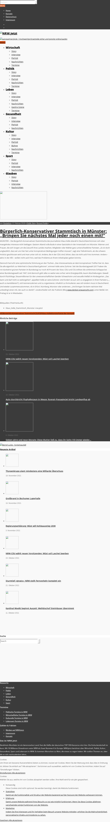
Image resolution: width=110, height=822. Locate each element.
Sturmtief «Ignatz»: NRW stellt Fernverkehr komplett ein (33, 580)
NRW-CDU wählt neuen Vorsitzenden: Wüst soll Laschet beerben (37, 358)
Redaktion (7, 223)
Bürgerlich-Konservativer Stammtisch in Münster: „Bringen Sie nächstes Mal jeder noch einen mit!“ (53, 233)
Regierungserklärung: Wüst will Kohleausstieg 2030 (31, 526)
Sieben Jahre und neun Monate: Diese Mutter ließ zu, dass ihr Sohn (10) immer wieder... (48, 439)
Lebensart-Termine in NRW (17, 721)
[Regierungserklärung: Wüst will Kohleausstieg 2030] (12, 521)
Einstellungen (6, 773)
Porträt (14, 58)
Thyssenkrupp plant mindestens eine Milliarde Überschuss (34, 471)
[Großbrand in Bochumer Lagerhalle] (12, 493)
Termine (15, 65)
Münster (54, 313)
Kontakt (9, 13)
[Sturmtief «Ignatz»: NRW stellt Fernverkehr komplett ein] (12, 576)
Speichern (4, 820)
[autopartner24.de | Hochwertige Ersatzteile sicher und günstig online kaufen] (33, 39)
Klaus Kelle (46, 313)
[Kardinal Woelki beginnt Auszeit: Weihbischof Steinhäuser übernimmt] (12, 603)
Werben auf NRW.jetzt (15, 730)
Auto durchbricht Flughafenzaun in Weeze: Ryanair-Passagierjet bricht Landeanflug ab (48, 399)
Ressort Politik (42, 223)
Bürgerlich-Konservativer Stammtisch (19, 313)
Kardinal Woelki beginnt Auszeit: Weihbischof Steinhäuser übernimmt (40, 608)
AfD (1, 313)
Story (13, 51)
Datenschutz (11, 16)
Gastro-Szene (17, 107)
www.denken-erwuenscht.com (80, 290)
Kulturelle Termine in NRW (17, 718)
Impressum (10, 20)
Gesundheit (13, 114)
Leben (10, 89)
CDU (36, 313)
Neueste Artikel (7, 449)
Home (8, 10)
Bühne (14, 145)
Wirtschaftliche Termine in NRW (19, 715)
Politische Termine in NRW (16, 712)
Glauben (11, 173)
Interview (15, 54)
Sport (9, 156)
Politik (10, 68)
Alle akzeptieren (18, 773)
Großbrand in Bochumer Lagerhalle (23, 498)
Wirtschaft (13, 47)
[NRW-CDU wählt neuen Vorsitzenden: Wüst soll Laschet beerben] (19, 349)
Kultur (10, 131)
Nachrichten (17, 61)
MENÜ (2, 5)
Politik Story (31, 223)
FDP (40, 313)
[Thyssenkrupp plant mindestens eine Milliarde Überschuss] (12, 466)
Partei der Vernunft (66, 313)
